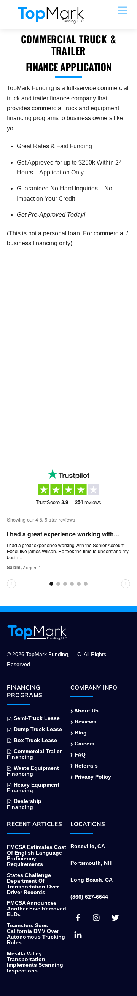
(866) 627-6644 (89, 897)
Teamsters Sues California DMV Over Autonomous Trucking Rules (36, 934)
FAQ (79, 755)
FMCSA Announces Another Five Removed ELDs (36, 908)
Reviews (84, 722)
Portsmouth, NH (91, 863)
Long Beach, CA (91, 880)
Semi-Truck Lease (36, 718)
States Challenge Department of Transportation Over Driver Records (33, 883)
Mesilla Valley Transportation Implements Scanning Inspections (35, 962)
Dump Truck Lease (37, 729)
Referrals (85, 766)
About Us (86, 711)
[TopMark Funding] (51, 19)
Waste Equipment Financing (33, 771)
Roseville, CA (87, 846)
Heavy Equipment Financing (33, 787)
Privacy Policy (92, 777)
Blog (80, 733)
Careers (83, 744)
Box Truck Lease (34, 740)
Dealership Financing (24, 804)
